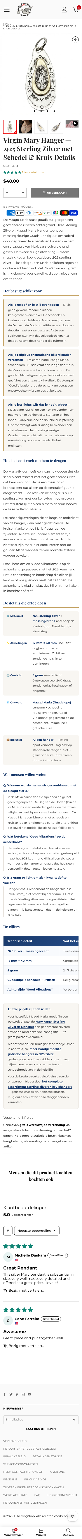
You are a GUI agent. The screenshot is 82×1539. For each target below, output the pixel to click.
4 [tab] (47, 111)
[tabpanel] (41, 74)
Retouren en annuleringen (25, 1502)
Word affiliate (15, 1495)
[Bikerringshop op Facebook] (4, 1394)
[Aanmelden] (64, 9)
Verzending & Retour (19, 1118)
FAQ (37, 1495)
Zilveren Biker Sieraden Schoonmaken (33, 1487)
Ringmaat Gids (35, 1479)
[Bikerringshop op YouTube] (29, 1394)
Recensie (10, 1479)
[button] (12, 172)
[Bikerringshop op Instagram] (23, 1394)
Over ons (57, 1471)
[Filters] (7, 1230)
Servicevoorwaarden (20, 1464)
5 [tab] (54, 111)
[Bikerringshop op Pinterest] (17, 1394)
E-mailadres (14, 1419)
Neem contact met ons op (23, 1471)
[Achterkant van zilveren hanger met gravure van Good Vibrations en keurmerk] (41, 127)
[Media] (75, 39)
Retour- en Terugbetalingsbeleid (29, 1448)
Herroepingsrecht (62, 1495)
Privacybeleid (14, 1456)
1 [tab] (28, 111)
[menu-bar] (8, 9)
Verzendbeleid (15, 1441)
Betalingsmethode (47, 1456)
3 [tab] (41, 111)
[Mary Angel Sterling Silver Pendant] (72, 124)
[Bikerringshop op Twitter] (11, 1394)
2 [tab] (34, 111)
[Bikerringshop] (25, 9)
